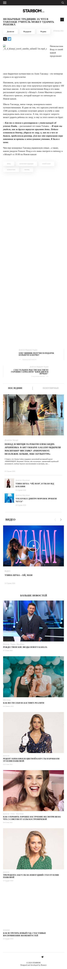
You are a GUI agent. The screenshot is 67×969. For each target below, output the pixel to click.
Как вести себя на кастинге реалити (23, 703)
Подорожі (27, 31)
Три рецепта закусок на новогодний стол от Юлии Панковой (31, 876)
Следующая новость (38, 376)
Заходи (15, 440)
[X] (5, 39)
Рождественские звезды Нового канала (25, 647)
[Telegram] (9, 39)
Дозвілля (10, 31)
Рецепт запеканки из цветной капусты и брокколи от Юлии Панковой (31, 760)
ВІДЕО (7, 571)
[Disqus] (33, 218)
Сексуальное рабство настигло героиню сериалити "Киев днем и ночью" (29, 372)
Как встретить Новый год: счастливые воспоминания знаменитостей (24, 934)
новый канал (46, 164)
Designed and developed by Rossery (33, 965)
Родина (43, 31)
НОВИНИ (6, 930)
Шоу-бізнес (26, 480)
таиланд (26, 169)
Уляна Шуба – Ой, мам (18, 575)
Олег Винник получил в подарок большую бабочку (36, 354)
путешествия (11, 169)
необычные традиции (26, 164)
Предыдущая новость (29, 359)
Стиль (13, 814)
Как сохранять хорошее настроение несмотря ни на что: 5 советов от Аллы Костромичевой (32, 818)
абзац (8, 164)
